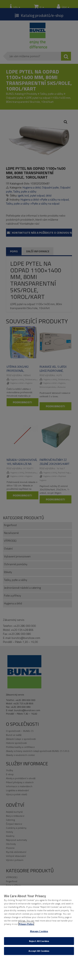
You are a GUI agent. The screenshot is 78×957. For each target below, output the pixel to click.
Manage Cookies (39, 931)
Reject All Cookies (39, 941)
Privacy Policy (26, 924)
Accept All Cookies (39, 951)
